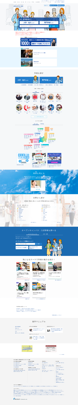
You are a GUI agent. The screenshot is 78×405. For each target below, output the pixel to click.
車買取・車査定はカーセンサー (18, 391)
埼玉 (54, 140)
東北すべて (50, 137)
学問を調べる (44, 368)
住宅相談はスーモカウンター (22, 393)
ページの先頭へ (62, 354)
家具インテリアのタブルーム (33, 394)
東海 (22, 370)
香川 (26, 136)
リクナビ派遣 (48, 390)
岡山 (28, 135)
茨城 (49, 140)
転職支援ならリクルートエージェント (26, 390)
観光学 (45, 370)
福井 (39, 134)
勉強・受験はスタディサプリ (37, 392)
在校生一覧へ (27, 280)
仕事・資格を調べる (45, 362)
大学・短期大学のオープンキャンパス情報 (20, 364)
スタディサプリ (16, 386)
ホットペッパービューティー (52, 393)
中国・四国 (16, 371)
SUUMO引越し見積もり (29, 393)
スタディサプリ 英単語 (29, 386)
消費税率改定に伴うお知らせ (60, 382)
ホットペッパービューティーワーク (19, 394)
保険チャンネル (26, 394)
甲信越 (20, 370)
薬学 (44, 371)
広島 (30, 135)
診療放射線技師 (21, 209)
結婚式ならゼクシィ (48, 392)
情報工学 (44, 217)
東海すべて (43, 147)
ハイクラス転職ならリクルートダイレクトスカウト (56, 391)
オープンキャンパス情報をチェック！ (25, 241)
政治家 (20, 217)
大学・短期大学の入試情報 (17, 365)
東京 (50, 141)
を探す (29, 22)
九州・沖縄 (20, 371)
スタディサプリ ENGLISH (22, 386)
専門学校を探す (30, 362)
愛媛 (28, 136)
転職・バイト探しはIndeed (17, 392)
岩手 (51, 134)
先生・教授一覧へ (58, 280)
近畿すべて (35, 148)
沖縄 (31, 147)
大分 (24, 147)
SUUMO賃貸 (15, 393)
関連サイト (62, 394)
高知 (30, 136)
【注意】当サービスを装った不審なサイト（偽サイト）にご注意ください (27, 33)
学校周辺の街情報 (58, 378)
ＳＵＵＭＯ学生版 (42, 386)
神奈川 (53, 141)
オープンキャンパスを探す (21, 247)
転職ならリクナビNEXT (17, 390)
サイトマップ (58, 368)
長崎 (28, 146)
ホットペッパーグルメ (44, 393)
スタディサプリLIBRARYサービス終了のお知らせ (23, 34)
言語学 (43, 370)
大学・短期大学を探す (17, 362)
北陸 (24, 370)
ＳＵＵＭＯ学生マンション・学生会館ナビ (51, 386)
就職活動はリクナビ (43, 390)
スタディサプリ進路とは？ (59, 367)
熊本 (30, 146)
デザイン (48, 370)
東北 (16, 370)
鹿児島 (29, 147)
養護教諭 (20, 208)
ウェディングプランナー (22, 220)
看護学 (44, 213)
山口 (32, 135)
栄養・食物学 (45, 212)
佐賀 (26, 146)
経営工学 (47, 371)
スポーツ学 (44, 208)
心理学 (44, 209)
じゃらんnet (43, 392)
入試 (16, 331)
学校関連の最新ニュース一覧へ (56, 315)
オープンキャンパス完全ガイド (34, 247)
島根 (26, 135)
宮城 (53, 134)
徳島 (24, 136)
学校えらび (17, 328)
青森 (49, 134)
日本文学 (51, 370)
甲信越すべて (40, 131)
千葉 (49, 141)
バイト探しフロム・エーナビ (27, 391)
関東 (18, 370)
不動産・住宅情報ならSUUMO (56, 392)
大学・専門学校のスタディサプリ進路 (27, 392)
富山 (35, 134)
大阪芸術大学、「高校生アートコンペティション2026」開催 (26, 311)
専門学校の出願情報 (31, 365)
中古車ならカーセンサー (37, 393)
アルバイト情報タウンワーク (36, 391)
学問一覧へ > (59, 222)
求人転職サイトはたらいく (44, 391)
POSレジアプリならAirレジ (50, 394)
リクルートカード (57, 394)
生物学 (44, 216)
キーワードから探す (59, 377)
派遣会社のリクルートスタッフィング (56, 390)
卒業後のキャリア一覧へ (41, 280)
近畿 (14, 371)
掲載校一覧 (57, 376)
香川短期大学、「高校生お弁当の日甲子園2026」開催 (25, 308)
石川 (37, 134)
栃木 (50, 140)
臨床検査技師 (21, 216)
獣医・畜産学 (45, 220)
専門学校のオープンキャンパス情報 (33, 364)
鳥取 (24, 135)
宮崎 (26, 147)
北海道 (14, 370)
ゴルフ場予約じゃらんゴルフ (42, 394)
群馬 (52, 140)
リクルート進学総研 (36, 386)
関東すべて (49, 142)
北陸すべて (36, 135)
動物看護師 (20, 212)
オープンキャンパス (18, 329)
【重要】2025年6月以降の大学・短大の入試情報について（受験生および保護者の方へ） (30, 32)
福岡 (24, 146)
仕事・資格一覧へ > (33, 222)
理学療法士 (20, 213)
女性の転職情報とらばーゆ (36, 390)
